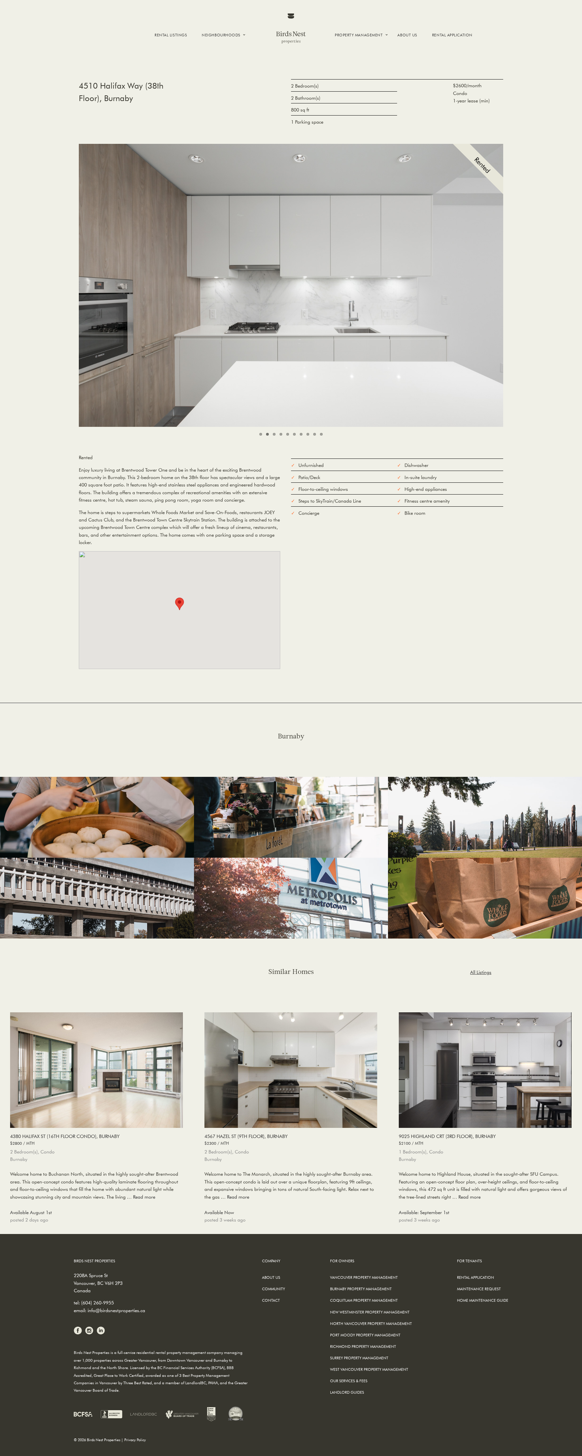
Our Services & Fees (348, 1380)
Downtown (218, 51)
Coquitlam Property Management (364, 1300)
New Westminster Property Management (370, 1312)
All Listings (480, 972)
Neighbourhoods (221, 34)
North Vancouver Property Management (371, 1323)
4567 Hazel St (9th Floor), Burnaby (246, 1139)
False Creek (218, 57)
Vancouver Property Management (364, 1277)
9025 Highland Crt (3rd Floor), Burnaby (447, 1139)
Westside (215, 63)
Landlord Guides (347, 1392)
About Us (407, 34)
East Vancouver (223, 69)
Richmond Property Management (363, 1346)
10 (321, 434)
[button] (179, 604)
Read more (144, 1197)
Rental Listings (171, 34)
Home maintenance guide (482, 1300)
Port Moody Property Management (365, 1334)
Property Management (359, 34)
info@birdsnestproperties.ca (116, 1310)
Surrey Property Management (359, 1357)
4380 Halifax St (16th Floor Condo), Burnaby (65, 1139)
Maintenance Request (479, 1288)
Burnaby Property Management (361, 1288)
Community (273, 1288)
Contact (271, 1300)
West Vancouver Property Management (369, 1369)
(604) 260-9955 (97, 1303)
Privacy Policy (135, 1439)
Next (515, 284)
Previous (67, 284)
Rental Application (452, 34)
